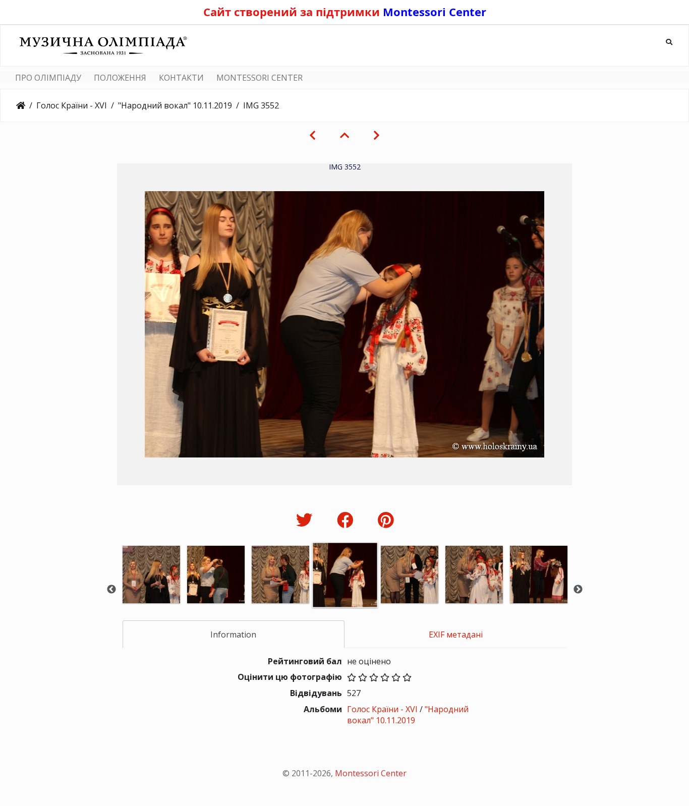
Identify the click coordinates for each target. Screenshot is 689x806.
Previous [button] (111, 590)
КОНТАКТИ (181, 77)
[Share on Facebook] (347, 519)
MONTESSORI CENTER (259, 77)
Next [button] (578, 590)
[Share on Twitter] (306, 519)
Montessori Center (434, 11)
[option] (151, 588)
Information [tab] (233, 634)
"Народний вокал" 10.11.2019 (175, 105)
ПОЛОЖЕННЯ (120, 77)
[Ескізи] (344, 135)
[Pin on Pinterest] (386, 519)
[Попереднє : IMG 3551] (312, 135)
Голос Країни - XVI (71, 105)
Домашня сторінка (20, 105)
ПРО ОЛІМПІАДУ (48, 77)
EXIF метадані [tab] (456, 634)
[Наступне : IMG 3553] (376, 135)
